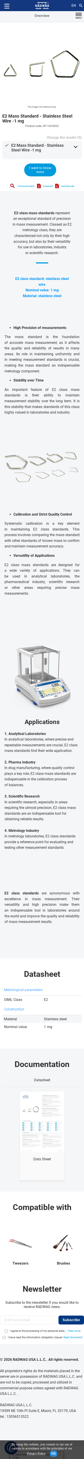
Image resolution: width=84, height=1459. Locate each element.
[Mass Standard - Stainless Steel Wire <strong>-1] (42, 64)
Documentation (42, 1064)
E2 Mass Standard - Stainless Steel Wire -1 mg (37, 147)
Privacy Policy (36, 1453)
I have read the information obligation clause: (45, 1337)
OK (53, 1453)
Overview (42, 16)
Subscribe (71, 1320)
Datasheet (48, 186)
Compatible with (42, 1207)
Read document (72, 1337)
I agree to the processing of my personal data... (38, 1330)
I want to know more (40, 170)
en (73, 6)
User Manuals (67, 186)
